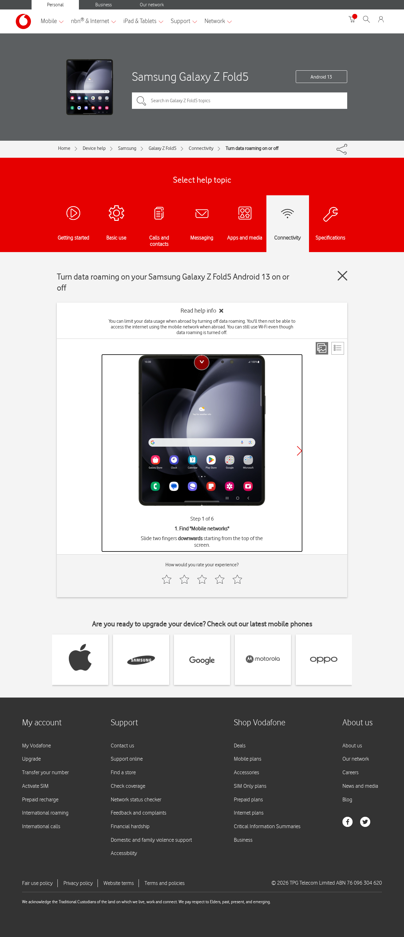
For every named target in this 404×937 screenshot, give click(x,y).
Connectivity (201, 148)
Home (64, 148)
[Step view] (322, 348)
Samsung (127, 148)
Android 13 (321, 77)
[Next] (299, 451)
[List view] (337, 348)
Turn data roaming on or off (252, 148)
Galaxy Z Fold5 (162, 148)
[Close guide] (342, 275)
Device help (94, 148)
